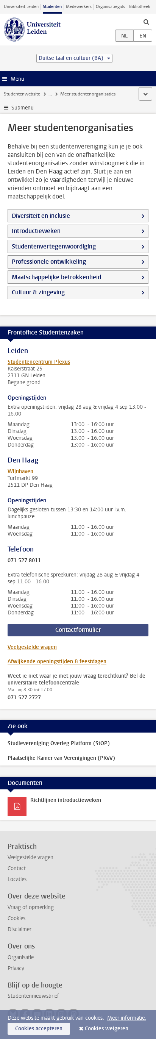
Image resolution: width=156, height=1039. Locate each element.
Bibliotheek (139, 6)
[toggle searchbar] (146, 22)
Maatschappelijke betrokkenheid (56, 277)
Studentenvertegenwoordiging (54, 246)
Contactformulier (78, 630)
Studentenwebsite (22, 94)
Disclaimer (19, 929)
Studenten (52, 6)
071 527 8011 (24, 560)
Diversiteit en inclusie (41, 216)
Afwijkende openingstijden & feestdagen (57, 661)
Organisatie (21, 957)
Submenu (22, 107)
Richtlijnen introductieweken (65, 800)
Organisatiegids (110, 6)
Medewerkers (79, 6)
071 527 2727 (24, 697)
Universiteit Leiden (21, 6)
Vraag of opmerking (31, 907)
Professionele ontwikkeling (49, 262)
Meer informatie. (126, 1018)
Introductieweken (36, 231)
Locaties (17, 879)
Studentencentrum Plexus (39, 362)
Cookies (16, 918)
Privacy (16, 968)
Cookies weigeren (106, 1028)
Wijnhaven (20, 471)
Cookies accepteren (38, 1028)
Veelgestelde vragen (32, 647)
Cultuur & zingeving (38, 292)
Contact (17, 868)
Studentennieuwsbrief (33, 996)
